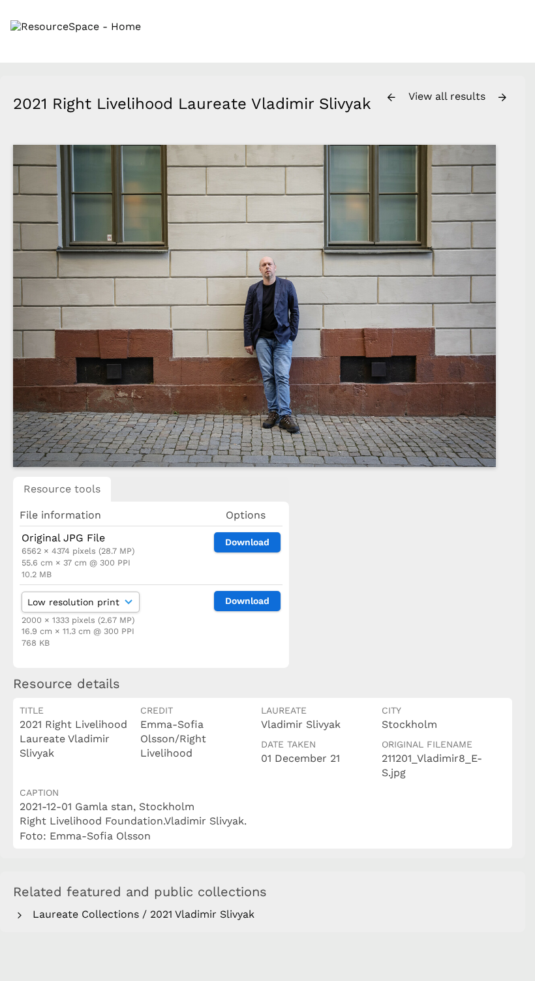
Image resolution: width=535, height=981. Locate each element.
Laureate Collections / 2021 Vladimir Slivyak (140, 914)
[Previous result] (391, 98)
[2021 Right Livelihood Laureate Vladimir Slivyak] (254, 305)
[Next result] (502, 98)
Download (247, 542)
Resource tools (61, 489)
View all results (448, 96)
